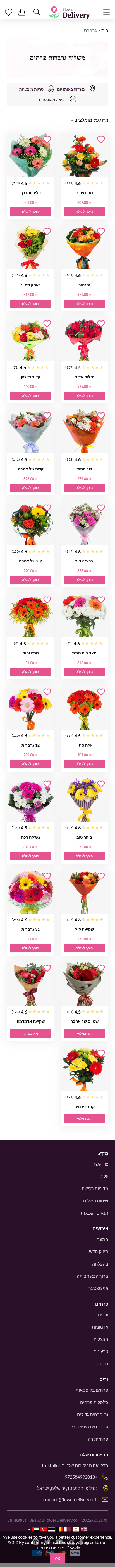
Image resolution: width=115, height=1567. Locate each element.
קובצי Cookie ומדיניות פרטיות (44, 1544)
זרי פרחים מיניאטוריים (88, 1426)
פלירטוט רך (31, 192)
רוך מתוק (84, 468)
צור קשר (100, 1163)
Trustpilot (50, 1465)
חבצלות (101, 1339)
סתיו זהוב (31, 653)
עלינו (104, 1176)
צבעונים (101, 1351)
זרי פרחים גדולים (92, 1414)
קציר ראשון (30, 376)
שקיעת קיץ (84, 929)
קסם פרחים (84, 1106)
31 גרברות (30, 929)
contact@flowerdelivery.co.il (70, 1499)
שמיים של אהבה (84, 1021)
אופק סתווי (30, 284)
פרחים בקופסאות (92, 1390)
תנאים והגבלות (94, 1212)
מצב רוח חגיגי (84, 653)
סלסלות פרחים (94, 1402)
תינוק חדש (98, 1251)
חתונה (102, 1239)
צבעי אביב (84, 560)
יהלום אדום (84, 376)
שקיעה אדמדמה (31, 1021)
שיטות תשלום (95, 1200)
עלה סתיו (84, 745)
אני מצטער (98, 1288)
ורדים (103, 1314)
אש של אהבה (30, 560)
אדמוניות (100, 1326)
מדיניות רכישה (95, 1188)
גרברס (101, 1363)
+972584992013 (81, 1476)
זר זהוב (84, 284)
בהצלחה (100, 1263)
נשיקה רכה (30, 837)
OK (57, 1559)
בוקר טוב (84, 837)
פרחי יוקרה (98, 1439)
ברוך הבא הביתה (92, 1276)
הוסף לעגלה (84, 212)
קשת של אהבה (31, 468)
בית (104, 30)
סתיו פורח (84, 192)
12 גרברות (30, 745)
